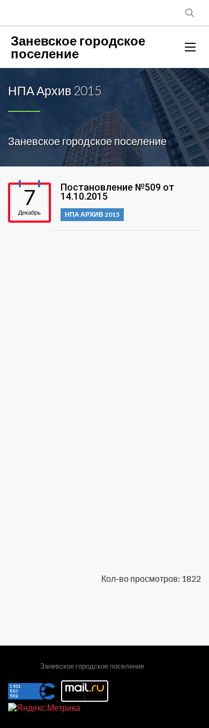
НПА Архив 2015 (92, 214)
